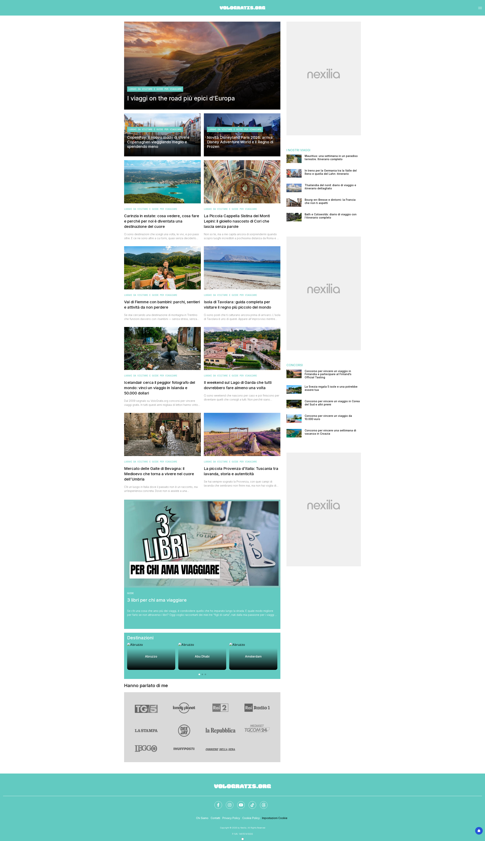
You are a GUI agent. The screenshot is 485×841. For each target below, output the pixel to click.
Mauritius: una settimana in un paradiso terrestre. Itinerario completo (331, 157)
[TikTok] (250, 802)
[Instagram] (227, 802)
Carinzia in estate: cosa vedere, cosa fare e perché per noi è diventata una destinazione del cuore (161, 221)
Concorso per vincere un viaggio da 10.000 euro (328, 417)
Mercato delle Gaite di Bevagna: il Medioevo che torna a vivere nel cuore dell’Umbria (159, 473)
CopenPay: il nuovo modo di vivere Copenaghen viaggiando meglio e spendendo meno (158, 142)
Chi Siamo (202, 818)
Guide (130, 593)
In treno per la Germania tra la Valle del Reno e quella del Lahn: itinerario (331, 172)
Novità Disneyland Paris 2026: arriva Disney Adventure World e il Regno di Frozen (240, 142)
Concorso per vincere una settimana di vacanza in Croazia (330, 432)
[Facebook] (215, 802)
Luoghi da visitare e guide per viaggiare (155, 89)
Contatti (215, 818)
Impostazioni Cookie (274, 818)
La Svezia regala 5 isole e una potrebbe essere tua (331, 388)
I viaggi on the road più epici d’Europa (181, 98)
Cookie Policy (251, 818)
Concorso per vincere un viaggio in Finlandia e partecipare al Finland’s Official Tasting (328, 374)
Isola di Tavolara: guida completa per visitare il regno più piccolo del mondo (237, 305)
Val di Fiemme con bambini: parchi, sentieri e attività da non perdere (162, 305)
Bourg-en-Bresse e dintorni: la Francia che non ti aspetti (330, 201)
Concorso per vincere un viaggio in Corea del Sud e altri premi (332, 403)
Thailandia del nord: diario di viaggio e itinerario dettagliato (330, 187)
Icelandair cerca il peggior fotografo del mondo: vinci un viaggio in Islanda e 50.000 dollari (159, 387)
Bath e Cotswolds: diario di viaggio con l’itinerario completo (331, 216)
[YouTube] (238, 802)
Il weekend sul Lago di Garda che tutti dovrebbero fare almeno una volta (237, 385)
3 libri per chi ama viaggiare (157, 600)
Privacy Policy (231, 818)
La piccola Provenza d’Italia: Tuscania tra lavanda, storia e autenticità (241, 471)
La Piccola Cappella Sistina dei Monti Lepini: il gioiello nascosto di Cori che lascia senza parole (237, 221)
